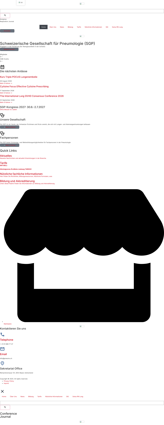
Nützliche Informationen (93, 27)
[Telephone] (2, 334)
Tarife (79, 27)
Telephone (6, 339)
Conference (8, 413)
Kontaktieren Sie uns (13, 328)
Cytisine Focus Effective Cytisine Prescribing (24, 86)
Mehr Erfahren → (6, 83)
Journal (5, 416)
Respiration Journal (7, 21)
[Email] (2, 349)
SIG (107, 27)
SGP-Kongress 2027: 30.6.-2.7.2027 (22, 107)
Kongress (3, 19)
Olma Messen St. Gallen (8, 109)
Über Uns (52, 27)
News (62, 27)
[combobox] (82, 11)
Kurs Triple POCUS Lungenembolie (18, 77)
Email (3, 354)
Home (43, 27)
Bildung (70, 27)
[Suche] (5, 15)
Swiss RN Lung (117, 27)
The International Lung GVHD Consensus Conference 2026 (32, 96)
